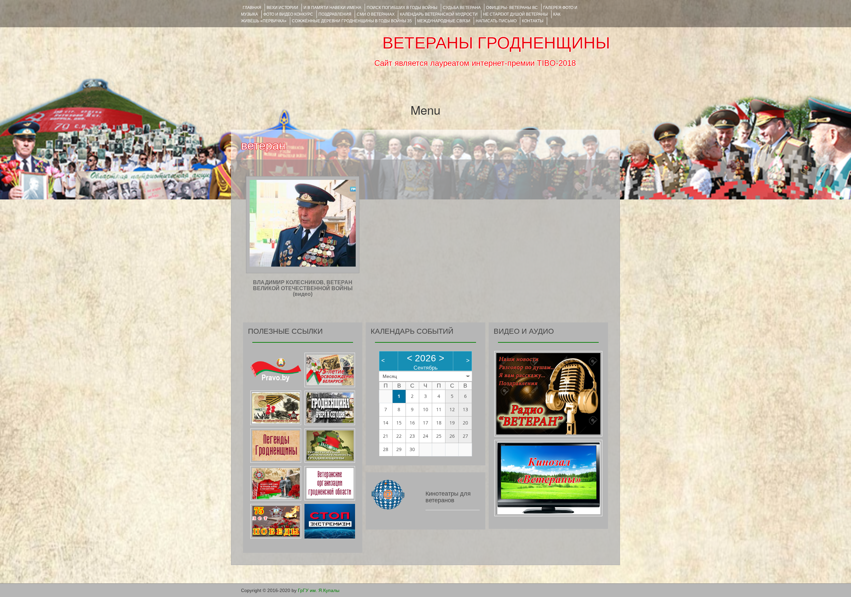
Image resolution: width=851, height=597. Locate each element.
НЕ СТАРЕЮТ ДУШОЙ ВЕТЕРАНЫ (515, 14)
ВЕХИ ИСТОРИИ (282, 7)
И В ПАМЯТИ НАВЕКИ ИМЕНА (332, 7)
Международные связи (443, 21)
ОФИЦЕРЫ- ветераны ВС (512, 7)
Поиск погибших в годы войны (402, 7)
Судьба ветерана (462, 7)
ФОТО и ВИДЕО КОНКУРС (288, 14)
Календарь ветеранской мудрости (439, 14)
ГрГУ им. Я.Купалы (318, 590)
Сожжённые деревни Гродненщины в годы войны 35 (352, 21)
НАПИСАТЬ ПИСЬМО (496, 21)
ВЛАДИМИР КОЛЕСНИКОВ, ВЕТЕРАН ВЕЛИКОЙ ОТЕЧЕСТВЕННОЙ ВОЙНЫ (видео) (303, 288)
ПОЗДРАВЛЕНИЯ (334, 14)
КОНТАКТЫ (533, 21)
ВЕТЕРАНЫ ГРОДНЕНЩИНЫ (496, 43)
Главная (252, 7)
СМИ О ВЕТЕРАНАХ (376, 14)
